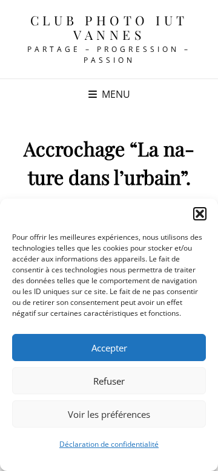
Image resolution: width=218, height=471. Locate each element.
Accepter (109, 348)
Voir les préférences (109, 414)
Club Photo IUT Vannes (109, 27)
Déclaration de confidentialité (109, 444)
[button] (200, 214)
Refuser (109, 381)
